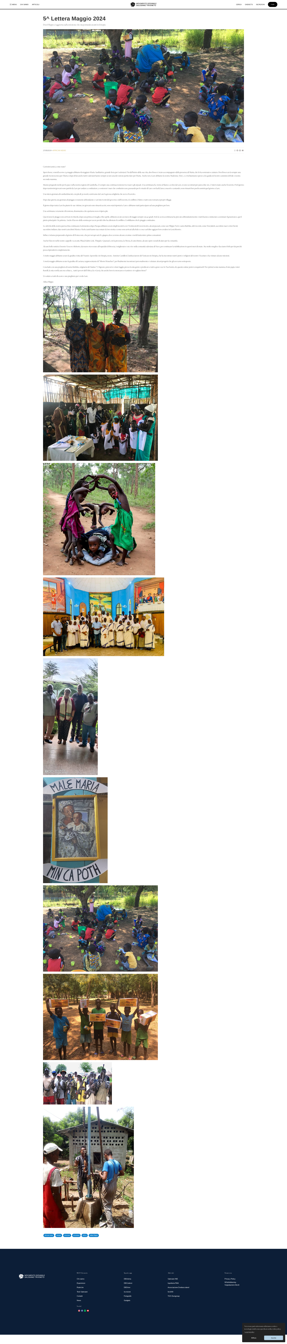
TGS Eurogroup (174, 1296)
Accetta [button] (273, 1338)
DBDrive (127, 1287)
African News (59, 150)
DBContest (128, 1283)
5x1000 (170, 1292)
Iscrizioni (127, 1292)
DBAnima (127, 1279)
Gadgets (127, 1300)
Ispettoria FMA (173, 1283)
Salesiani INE (173, 1279)
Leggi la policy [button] (249, 1332)
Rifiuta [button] (253, 1338)
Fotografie (127, 1296)
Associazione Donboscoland (178, 1287)
